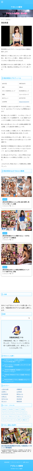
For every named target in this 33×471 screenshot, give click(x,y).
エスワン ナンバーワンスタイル (18, 413)
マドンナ (4, 419)
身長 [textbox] (3, 87)
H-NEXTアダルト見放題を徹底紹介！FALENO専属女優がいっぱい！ (15, 361)
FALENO (11, 409)
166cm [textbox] (21, 87)
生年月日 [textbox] (4, 83)
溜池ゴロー (25, 419)
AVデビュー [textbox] (5, 98)
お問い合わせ (26, 462)
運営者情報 (6, 462)
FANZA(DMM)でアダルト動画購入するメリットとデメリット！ (17, 380)
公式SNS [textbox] (4, 102)
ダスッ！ (13, 206)
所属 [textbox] (3, 94)
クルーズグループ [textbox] (24, 94)
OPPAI (22, 409)
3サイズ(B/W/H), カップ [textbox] (8, 91)
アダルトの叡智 (16, 7)
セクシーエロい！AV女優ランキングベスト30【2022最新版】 (17, 365)
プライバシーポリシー (16, 462)
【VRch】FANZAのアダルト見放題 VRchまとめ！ (17, 375)
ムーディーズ (12, 419)
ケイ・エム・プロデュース (8, 416)
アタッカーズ (5, 413)
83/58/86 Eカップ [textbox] (24, 91)
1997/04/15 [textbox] (22, 83)
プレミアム (26, 416)
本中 (12, 239)
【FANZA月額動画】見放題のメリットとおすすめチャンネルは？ (17, 370)
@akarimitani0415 (24, 102)
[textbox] (25, 102)
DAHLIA (4, 409)
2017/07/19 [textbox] (22, 98)
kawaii (17, 409)
